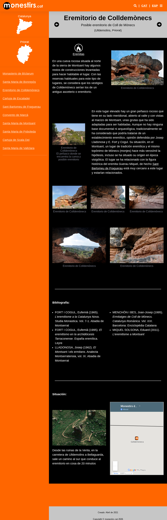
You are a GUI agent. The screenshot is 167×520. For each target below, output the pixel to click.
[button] (161, 5)
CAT (144, 5)
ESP (155, 5)
